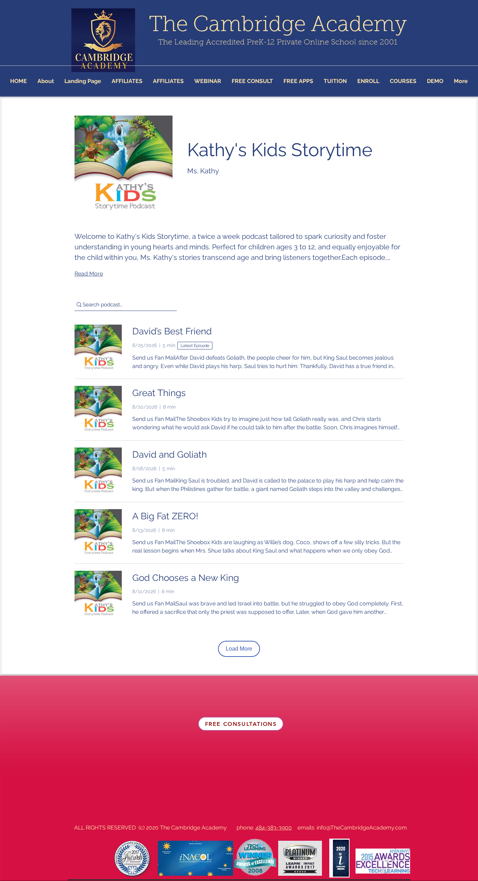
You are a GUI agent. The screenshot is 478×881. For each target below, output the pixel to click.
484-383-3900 (273, 827)
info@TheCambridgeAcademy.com (362, 827)
